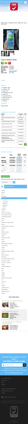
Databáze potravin (12, 22)
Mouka (2, 235)
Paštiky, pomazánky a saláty (7, 251)
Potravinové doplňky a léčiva (7, 258)
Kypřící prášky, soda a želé (7, 226)
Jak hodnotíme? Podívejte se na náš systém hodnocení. (13, 147)
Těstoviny (3, 281)
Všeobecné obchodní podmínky (8, 388)
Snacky (3, 276)
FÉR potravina (4, 22)
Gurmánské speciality (6, 216)
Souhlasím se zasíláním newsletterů (14, 368)
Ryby (2, 268)
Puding (2, 264)
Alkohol (3, 190)
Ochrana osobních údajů (6, 390)
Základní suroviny (5, 291)
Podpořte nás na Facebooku (9, 397)
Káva (2, 220)
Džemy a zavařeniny (6, 212)
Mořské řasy (4, 233)
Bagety (3, 192)
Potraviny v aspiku (5, 260)
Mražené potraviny (5, 237)
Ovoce (3, 249)
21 (2, 63)
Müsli (2, 239)
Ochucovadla (4, 245)
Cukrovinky (3, 196)
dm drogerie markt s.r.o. (14, 70)
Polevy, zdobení (4, 255)
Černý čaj (5, 203)
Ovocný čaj (5, 201)
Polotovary (3, 256)
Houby (2, 218)
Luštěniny (3, 228)
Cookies (3, 393)
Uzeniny (3, 285)
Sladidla (3, 274)
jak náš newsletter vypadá (17, 372)
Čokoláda (3, 209)
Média (2, 382)
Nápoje (3, 241)
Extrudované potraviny (6, 214)
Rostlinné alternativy (6, 266)
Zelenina (3, 293)
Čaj (2, 198)
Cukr (2, 194)
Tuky (2, 283)
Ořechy (3, 247)
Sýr (2, 279)
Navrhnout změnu (5, 176)
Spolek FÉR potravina (6, 378)
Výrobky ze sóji (4, 287)
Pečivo (2, 253)
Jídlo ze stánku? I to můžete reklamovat (12, 301)
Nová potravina (9, 186)
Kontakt (3, 384)
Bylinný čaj (20, 22)
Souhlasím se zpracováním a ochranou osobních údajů (15, 370)
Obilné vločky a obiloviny (6, 243)
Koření (2, 224)
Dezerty (3, 211)
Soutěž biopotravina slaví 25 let (10, 311)
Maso (2, 230)
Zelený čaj (5, 205)
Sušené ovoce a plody (6, 277)
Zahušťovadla (4, 289)
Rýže (2, 270)
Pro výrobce (4, 380)
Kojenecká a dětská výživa (7, 222)
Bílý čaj (4, 206)
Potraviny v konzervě (6, 262)
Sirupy (2, 272)
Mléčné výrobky (5, 232)
